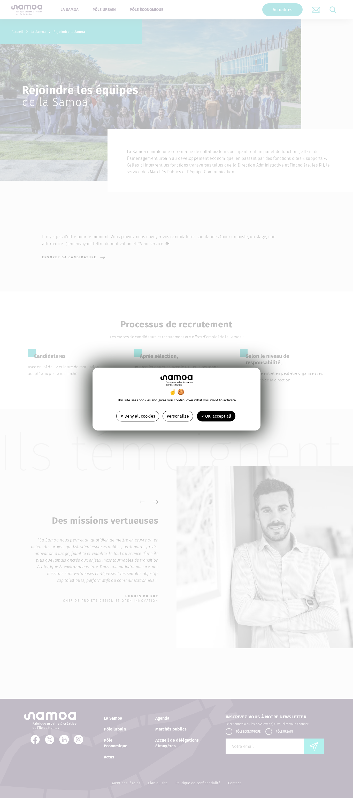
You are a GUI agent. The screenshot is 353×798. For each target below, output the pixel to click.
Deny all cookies (139, 415)
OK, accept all (217, 415)
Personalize (178, 415)
